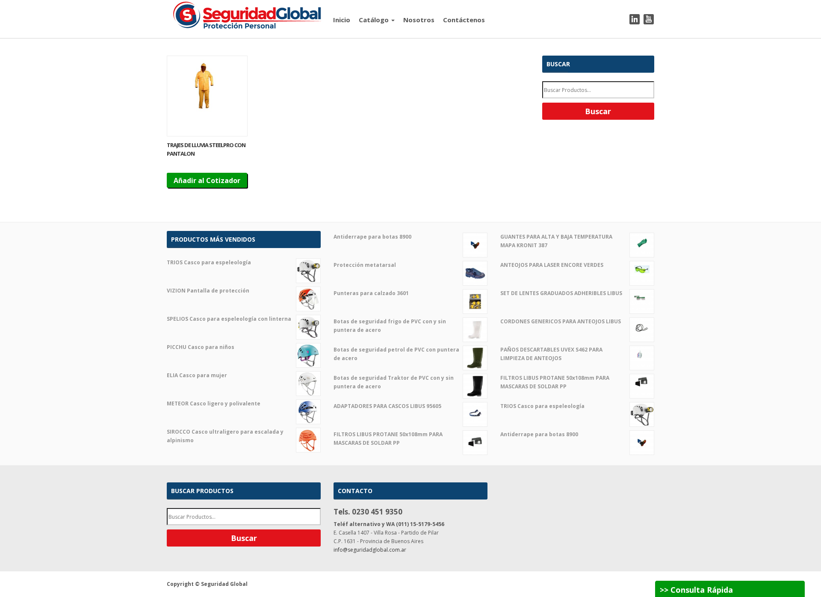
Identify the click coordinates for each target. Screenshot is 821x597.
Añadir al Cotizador (207, 180)
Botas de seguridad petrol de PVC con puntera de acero (396, 354)
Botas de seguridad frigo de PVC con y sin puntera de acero (390, 326)
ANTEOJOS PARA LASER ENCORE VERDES (551, 265)
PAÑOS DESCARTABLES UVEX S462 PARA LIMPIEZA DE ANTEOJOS (551, 354)
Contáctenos (464, 19)
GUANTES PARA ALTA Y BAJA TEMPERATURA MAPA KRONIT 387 (556, 241)
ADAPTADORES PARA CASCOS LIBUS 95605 (387, 406)
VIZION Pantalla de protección (208, 290)
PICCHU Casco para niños (200, 347)
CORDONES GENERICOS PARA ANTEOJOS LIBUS (560, 321)
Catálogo (374, 19)
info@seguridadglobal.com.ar (370, 549)
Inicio (341, 19)
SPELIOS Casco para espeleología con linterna (229, 318)
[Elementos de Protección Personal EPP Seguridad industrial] (247, 14)
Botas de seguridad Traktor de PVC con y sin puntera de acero (394, 382)
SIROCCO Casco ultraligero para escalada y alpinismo (225, 436)
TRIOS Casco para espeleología (209, 262)
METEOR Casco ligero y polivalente (213, 403)
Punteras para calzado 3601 (371, 293)
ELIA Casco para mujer (197, 375)
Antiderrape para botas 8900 (372, 236)
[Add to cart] (207, 96)
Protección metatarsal (365, 265)
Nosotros (418, 19)
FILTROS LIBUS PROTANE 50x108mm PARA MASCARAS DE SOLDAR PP (388, 438)
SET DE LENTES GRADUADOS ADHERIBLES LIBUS (561, 293)
